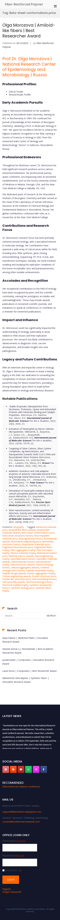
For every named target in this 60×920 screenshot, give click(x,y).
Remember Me (13, 870)
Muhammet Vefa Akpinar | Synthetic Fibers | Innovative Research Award (25, 680)
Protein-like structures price (16, 579)
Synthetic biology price (22, 587)
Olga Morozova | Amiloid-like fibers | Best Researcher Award (28, 30)
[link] (30, 419)
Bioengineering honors (30, 538)
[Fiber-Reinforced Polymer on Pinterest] (5, 769)
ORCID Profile (16, 91)
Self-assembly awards (13, 581)
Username (13, 841)
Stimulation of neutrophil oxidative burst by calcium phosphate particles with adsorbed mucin (31, 493)
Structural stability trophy (15, 585)
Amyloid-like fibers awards (22, 529)
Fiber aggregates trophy (22, 550)
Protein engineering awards (16, 576)
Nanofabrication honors (22, 558)
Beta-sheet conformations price (38, 532)
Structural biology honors (39, 581)
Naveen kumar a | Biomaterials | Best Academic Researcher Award (27, 650)
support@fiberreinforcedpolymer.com (21, 811)
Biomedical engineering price (26, 541)
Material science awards (21, 556)
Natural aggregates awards (25, 567)
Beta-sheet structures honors (17, 535)
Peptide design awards (14, 573)
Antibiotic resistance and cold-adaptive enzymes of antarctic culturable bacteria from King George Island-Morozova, (32, 474)
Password (13, 855)
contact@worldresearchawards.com (21, 821)
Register (6, 889)
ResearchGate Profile (20, 94)
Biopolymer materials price (36, 544)
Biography (18, 527)
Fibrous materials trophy (23, 552)
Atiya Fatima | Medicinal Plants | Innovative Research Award (25, 639)
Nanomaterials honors (23, 561)
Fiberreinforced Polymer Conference (21, 786)
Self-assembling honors (44, 579)
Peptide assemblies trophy (40, 570)
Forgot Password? (11, 891)
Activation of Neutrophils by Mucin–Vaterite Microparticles (31, 430)
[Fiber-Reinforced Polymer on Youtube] (21, 769)
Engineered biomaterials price (17, 547)
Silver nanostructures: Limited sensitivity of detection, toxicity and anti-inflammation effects (31, 513)
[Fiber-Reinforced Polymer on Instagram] (36, 769)
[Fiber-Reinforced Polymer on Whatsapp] (28, 769)
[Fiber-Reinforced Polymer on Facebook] (43, 769)
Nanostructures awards (22, 564)
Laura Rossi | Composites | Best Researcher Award (29, 670)
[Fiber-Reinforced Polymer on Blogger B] (13, 769)
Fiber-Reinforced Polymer (24, 4)
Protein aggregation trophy (41, 573)
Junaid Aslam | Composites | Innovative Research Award (28, 661)
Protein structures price (44, 576)
